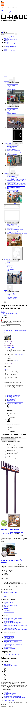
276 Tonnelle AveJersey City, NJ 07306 (9, 344)
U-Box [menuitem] (8, 143)
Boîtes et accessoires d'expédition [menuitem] (14, 226)
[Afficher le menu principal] (2, 14)
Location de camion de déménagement (13, 618)
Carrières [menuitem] (6, 38)
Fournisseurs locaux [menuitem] (11, 263)
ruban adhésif (17, 532)
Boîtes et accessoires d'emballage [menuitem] (10, 203)
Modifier (3, 312)
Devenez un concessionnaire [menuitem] (10, 39)
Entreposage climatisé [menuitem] (11, 182)
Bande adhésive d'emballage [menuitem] (12, 231)
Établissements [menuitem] (8, 41)
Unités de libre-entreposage (10, 628)
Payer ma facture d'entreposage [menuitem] (13, 187)
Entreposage (12, 173)
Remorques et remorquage (13, 396)
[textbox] (19, 437)
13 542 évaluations (18, 354)
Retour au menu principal (13, 82)
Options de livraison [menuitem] (11, 147)
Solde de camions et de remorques (15, 402)
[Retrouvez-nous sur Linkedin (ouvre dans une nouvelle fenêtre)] (5, 676)
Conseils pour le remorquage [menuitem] (13, 110)
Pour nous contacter (8, 602)
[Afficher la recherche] (4, 32)
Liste (7, 316)
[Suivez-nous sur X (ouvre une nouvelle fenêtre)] (5, 678)
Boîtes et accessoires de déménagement (13, 640)
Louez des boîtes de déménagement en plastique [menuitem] (17, 233)
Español (5, 596)
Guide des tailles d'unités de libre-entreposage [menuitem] (16, 184)
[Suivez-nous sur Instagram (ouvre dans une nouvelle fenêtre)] (5, 671)
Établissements (9, 700)
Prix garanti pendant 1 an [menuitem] (9, 36)
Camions (8, 444)
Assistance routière (8, 604)
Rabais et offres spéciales (9, 648)
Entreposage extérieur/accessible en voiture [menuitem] (16, 186)
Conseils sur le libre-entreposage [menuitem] (13, 190)
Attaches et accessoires (9, 637)
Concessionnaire (7, 664)
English (5, 594)
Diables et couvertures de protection (12, 623)
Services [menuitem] (8, 266)
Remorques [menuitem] (6, 81)
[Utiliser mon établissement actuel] (11, 437)
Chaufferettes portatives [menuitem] (12, 297)
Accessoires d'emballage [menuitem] (12, 225)
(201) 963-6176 (10, 347)
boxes (11, 532)
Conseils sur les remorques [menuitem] (12, 86)
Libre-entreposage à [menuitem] (12, 177)
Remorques (11, 81)
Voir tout (6, 369)
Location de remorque (9, 621)
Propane (10, 290)
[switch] (14, 316)
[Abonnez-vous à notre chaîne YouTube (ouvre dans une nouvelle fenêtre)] (5, 680)
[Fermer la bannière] (2, 1)
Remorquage (6, 104)
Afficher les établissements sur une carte (10, 313)
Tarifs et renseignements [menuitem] (12, 146)
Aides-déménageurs (17, 259)
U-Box (17, 143)
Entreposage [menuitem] (6, 173)
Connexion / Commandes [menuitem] (10, 43)
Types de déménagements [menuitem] (12, 267)
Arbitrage (6, 692)
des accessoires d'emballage (12, 532)
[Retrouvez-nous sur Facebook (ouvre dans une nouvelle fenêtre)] (5, 669)
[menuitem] (17, 108)
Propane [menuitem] (5, 290)
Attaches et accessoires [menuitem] (11, 89)
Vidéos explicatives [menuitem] (11, 85)
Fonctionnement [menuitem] (10, 265)
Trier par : (3, 325)
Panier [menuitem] (7, 42)
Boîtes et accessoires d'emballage (11, 221)
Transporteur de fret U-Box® (10, 665)
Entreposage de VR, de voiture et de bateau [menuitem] (16, 183)
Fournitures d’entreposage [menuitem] (12, 191)
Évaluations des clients (9, 612)
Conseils (6, 608)
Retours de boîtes (10, 455)
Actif (2, 10)
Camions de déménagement (13, 395)
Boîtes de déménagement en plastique (15, 458)
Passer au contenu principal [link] (7, 11)
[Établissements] (6, 32)
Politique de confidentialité (10, 693)
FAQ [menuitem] (8, 88)
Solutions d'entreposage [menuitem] (12, 232)
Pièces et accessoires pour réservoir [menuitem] (14, 299)
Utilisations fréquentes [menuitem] (11, 149)
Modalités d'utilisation (9, 694)
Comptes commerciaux (9, 636)
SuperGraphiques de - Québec (13, 654)
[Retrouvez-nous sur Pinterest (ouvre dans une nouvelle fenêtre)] (5, 673)
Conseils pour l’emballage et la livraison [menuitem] (17, 152)
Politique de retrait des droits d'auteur (12, 696)
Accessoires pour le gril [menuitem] (12, 294)
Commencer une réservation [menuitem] (12, 84)
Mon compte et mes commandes (11, 605)
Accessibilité (7, 610)
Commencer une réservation (12, 108)
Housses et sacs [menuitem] (10, 228)
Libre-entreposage (11, 399)
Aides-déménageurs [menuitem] (8, 259)
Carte (7, 317)
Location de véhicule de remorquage (12, 622)
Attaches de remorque (12, 398)
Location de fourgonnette (9, 619)
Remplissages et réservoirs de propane (13, 642)
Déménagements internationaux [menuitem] (13, 150)
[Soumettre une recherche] (16, 34)
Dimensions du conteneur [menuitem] (12, 154)
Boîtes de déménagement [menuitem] (12, 224)
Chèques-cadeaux (8, 647)
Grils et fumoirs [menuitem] (10, 295)
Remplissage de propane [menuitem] (12, 293)
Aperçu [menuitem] (8, 262)
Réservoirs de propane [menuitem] (11, 298)
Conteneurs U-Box (11, 400)
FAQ (5, 609)
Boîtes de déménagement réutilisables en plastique (15, 629)
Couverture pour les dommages (11, 641)
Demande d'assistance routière (9, 592)
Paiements (6, 606)
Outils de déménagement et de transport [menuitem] (15, 229)
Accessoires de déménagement (14, 403)
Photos (9, 341)
